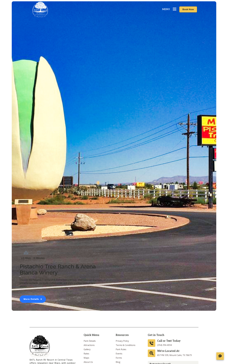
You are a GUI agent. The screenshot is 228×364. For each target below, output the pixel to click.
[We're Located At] (151, 353)
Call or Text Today (168, 341)
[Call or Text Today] (151, 343)
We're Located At (168, 351)
